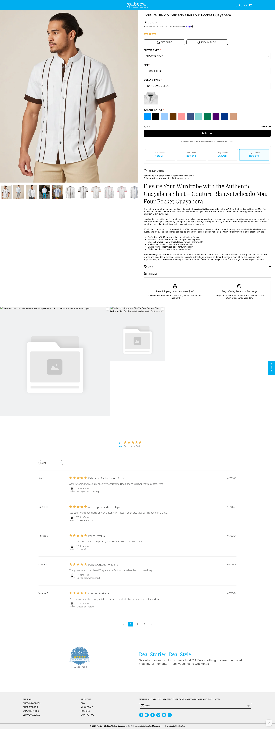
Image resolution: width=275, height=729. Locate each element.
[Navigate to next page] (151, 624)
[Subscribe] (248, 706)
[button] (250, 5)
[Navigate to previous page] (123, 624)
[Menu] (24, 5)
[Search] (235, 5)
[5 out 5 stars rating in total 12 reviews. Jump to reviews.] (151, 34)
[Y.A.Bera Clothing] (137, 5)
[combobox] (51, 462)
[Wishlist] (245, 5)
